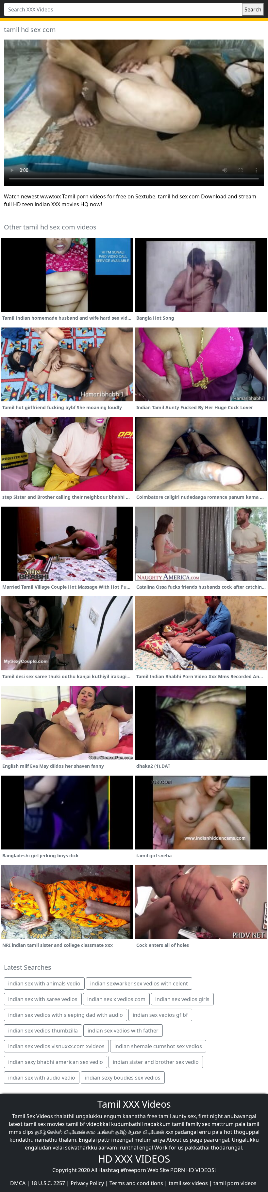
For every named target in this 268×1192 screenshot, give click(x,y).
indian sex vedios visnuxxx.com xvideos (56, 1046)
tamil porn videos (235, 1183)
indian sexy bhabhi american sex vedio (55, 1062)
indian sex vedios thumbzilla (43, 1030)
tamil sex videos (188, 1183)
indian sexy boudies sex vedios (122, 1077)
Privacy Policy (87, 1183)
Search (252, 9)
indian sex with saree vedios (42, 999)
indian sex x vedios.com (116, 999)
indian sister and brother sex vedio (156, 1062)
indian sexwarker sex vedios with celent (139, 983)
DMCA (17, 1183)
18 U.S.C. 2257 (48, 1183)
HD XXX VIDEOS (134, 1159)
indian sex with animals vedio (44, 983)
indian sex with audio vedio (41, 1077)
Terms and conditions (136, 1183)
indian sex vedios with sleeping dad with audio (65, 1014)
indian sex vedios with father (123, 1030)
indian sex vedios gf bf (160, 1014)
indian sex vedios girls (182, 999)
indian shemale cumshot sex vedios (158, 1046)
